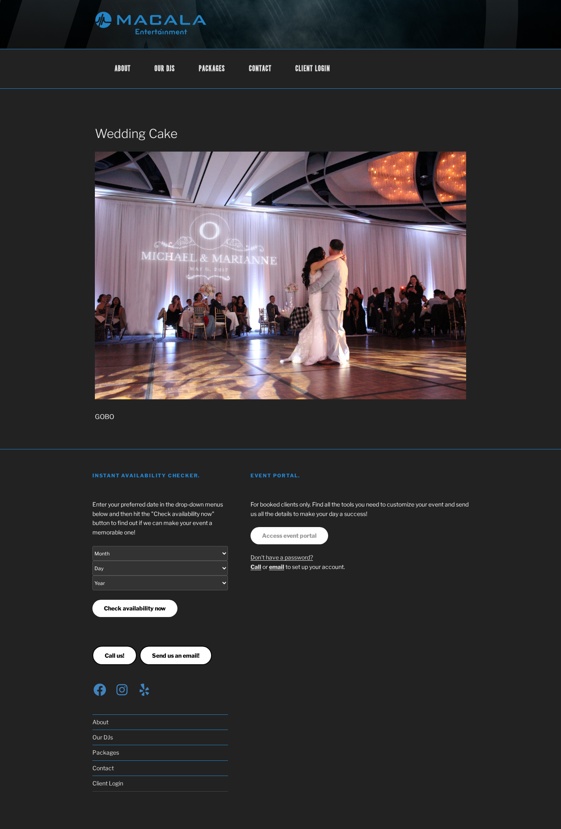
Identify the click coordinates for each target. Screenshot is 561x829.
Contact (260, 69)
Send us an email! (176, 655)
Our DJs (164, 69)
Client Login (313, 69)
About (123, 69)
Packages (212, 69)
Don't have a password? (282, 557)
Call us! (114, 655)
